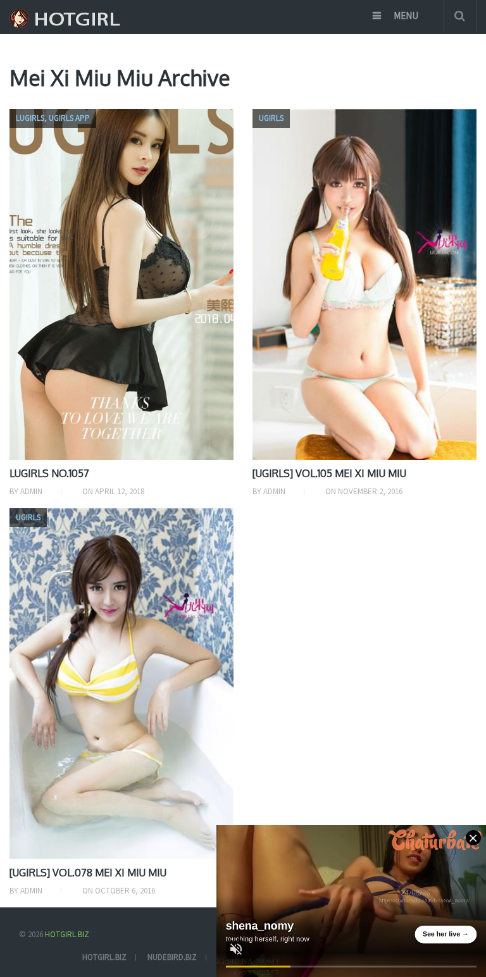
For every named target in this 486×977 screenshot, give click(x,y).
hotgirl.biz (104, 957)
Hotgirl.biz (67, 934)
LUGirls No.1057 (49, 473)
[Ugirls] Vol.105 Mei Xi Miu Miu (329, 473)
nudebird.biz (172, 957)
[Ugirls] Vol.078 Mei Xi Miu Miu (87, 872)
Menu (406, 15)
